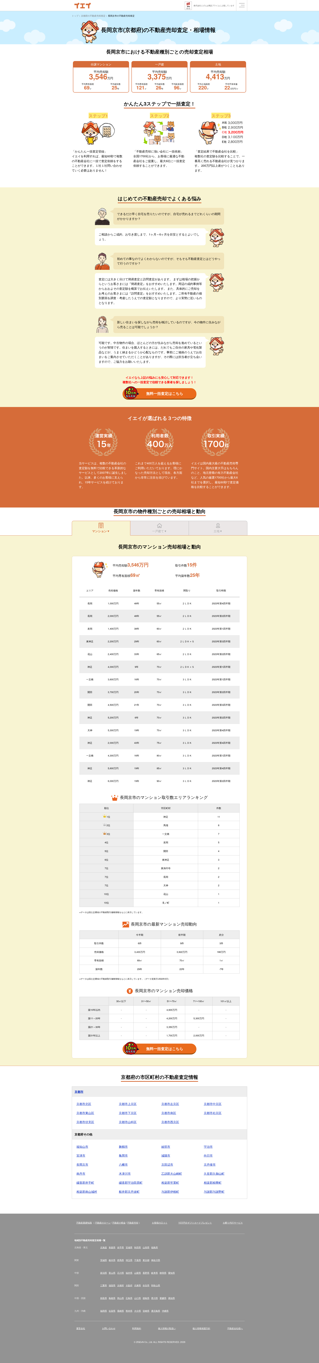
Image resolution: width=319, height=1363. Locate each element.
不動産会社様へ (235, 1328)
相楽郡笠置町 (170, 1182)
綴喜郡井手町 (85, 1182)
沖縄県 (165, 1310)
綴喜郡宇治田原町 (131, 1182)
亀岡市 (123, 1155)
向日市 (208, 1155)
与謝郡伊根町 (170, 1191)
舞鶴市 (123, 1146)
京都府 (120, 1285)
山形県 (146, 1247)
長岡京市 (82, 1164)
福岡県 (103, 1310)
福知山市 (82, 1146)
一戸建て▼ (159, 531)
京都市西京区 (170, 1122)
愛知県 (171, 1272)
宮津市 (80, 1155)
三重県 (103, 1285)
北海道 (103, 1247)
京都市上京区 (128, 1104)
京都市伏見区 (85, 1122)
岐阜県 (154, 1272)
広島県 (129, 1298)
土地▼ (218, 531)
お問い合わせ (108, 1328)
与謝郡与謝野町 (214, 1191)
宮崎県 (146, 1310)
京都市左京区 (170, 1104)
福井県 (129, 1272)
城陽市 (165, 1155)
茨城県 (103, 1260)
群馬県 (120, 1260)
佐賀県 (112, 1310)
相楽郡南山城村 (86, 1191)
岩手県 (120, 1247)
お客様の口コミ (159, 1222)
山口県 (137, 1298)
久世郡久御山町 (214, 1173)
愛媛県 (163, 1298)
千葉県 (137, 1260)
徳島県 (146, 1298)
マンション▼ (101, 531)
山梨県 (137, 1272)
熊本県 (129, 1310)
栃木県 (112, 1260)
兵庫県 (137, 1285)
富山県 (112, 1272)
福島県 (154, 1247)
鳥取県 (103, 1298)
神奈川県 (155, 1260)
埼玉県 (129, 1260)
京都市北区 (83, 1104)
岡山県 (120, 1298)
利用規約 (136, 1328)
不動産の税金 (119, 1222)
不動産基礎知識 (84, 1222)
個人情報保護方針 (201, 1328)
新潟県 (103, 1272)
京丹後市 (210, 1164)
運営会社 (80, 1328)
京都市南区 (168, 1113)
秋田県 (137, 1247)
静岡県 (163, 1272)
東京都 (146, 1260)
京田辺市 (167, 1164)
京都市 (79, 1092)
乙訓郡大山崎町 (171, 1173)
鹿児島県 (155, 1310)
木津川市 (125, 1173)
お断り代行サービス (233, 1222)
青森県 (112, 1247)
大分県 (137, 1310)
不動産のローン (103, 1222)
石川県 (120, 1272)
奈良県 (146, 1285)
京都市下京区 (128, 1113)
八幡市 (123, 1164)
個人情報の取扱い (167, 1328)
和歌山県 (155, 1285)
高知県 (171, 1298)
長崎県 (120, 1310)
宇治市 (208, 1146)
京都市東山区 (85, 1113)
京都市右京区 (213, 1113)
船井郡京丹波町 (129, 1191)
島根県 (112, 1298)
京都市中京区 (213, 1104)
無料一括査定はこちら (164, 393)
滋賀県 (112, 1285)
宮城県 (129, 1247)
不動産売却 (132, 1222)
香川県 (154, 1298)
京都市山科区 (128, 1122)
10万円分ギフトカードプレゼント (195, 1222)
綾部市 (165, 1146)
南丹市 (80, 1173)
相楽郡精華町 (213, 1182)
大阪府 (129, 1285)
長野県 (146, 1272)
